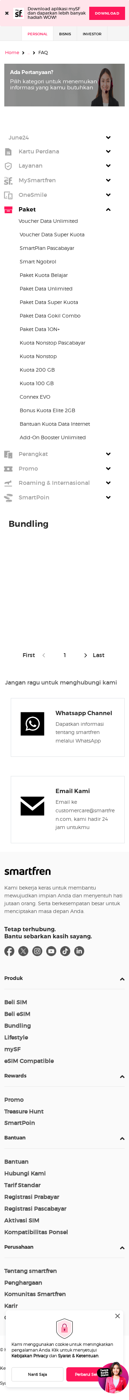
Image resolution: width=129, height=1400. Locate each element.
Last (98, 655)
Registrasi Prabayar (31, 1196)
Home (12, 52)
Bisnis (65, 34)
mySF (12, 1049)
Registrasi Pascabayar (35, 1208)
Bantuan (14, 1137)
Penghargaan (23, 1282)
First (30, 655)
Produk (13, 978)
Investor (92, 34)
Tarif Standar (22, 1185)
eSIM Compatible (29, 1060)
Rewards (15, 1076)
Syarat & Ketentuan (78, 1355)
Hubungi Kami (25, 1173)
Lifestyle (16, 1037)
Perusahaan (18, 1247)
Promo (14, 1099)
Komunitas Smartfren (35, 1293)
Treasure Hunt (24, 1111)
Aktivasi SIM (21, 1220)
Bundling (17, 1025)
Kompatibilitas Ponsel (36, 1232)
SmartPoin (19, 1122)
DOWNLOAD (107, 13)
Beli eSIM (17, 1013)
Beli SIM (15, 1002)
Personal (37, 34)
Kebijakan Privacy (29, 1355)
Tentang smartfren (30, 1270)
